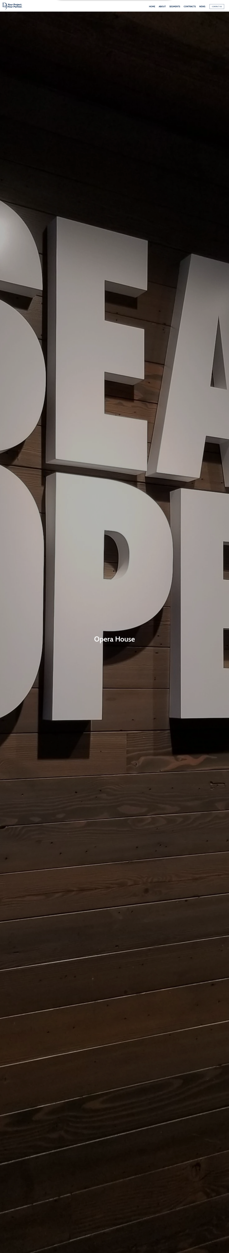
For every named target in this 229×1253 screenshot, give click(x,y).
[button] (175, 7)
